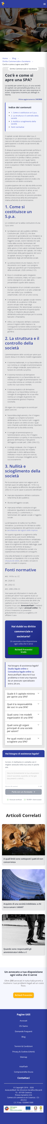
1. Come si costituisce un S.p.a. (24, 112)
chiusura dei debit (12, 561)
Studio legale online (17, 668)
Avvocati (23, 1020)
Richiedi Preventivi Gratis (23, 650)
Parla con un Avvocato (22, 792)
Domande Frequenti (23, 1031)
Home (5, 58)
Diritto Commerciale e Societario (16, 61)
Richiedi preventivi (23, 995)
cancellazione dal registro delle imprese (22, 530)
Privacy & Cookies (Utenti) (23, 1051)
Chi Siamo (23, 1026)
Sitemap (23, 1057)
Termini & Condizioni (23, 1046)
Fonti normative (17, 127)
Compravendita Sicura (23, 1072)
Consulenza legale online (19, 671)
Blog (14, 58)
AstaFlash (23, 1066)
